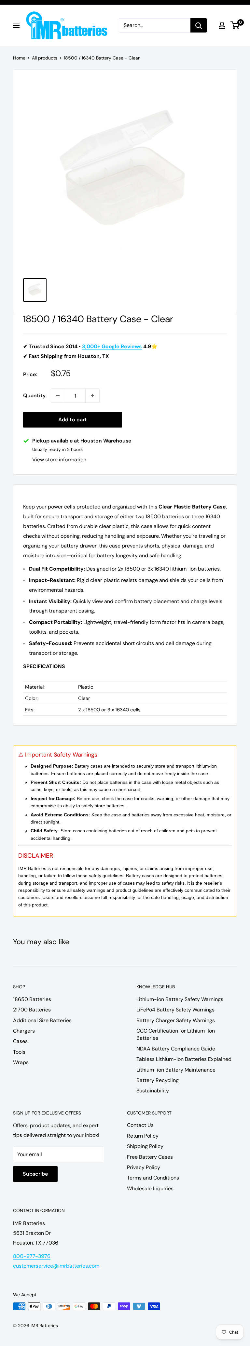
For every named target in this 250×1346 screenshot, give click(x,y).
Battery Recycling (157, 1080)
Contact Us (140, 1125)
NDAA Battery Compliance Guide (175, 1048)
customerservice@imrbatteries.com (56, 1265)
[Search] (198, 25)
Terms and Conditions (153, 1177)
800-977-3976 (31, 1256)
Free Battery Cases (150, 1157)
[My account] (222, 25)
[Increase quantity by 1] (92, 395)
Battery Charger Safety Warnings (175, 1020)
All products (44, 58)
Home (19, 58)
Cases (20, 1041)
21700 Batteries (32, 1009)
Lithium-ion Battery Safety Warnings (179, 999)
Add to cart (72, 419)
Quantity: (35, 395)
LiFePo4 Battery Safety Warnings (175, 1009)
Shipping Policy (145, 1146)
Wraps (21, 1062)
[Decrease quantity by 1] (58, 395)
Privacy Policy (143, 1167)
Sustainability (152, 1090)
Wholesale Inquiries (150, 1188)
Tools (19, 1052)
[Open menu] (16, 25)
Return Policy (143, 1135)
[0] (235, 25)
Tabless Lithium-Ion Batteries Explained (183, 1059)
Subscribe (35, 1173)
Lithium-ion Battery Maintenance (175, 1069)
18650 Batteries (32, 999)
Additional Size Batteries (42, 1020)
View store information (59, 459)
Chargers (24, 1030)
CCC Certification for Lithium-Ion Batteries (175, 1034)
